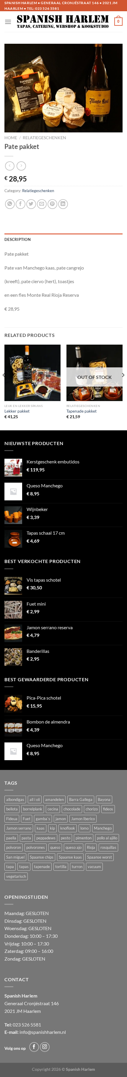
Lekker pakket (17, 411)
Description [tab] (17, 239)
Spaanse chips (41, 857)
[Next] (123, 387)
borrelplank (32, 809)
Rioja (91, 847)
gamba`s (43, 818)
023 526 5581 (47, 8)
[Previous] (4, 387)
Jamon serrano (18, 828)
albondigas (15, 799)
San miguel (15, 857)
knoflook (67, 828)
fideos (108, 809)
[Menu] (8, 21)
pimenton (84, 838)
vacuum (94, 866)
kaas (41, 828)
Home (10, 137)
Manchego (103, 828)
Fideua (11, 818)
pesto (65, 838)
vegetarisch (16, 876)
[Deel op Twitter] (31, 204)
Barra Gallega (80, 799)
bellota (12, 809)
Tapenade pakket (81, 411)
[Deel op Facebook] (20, 204)
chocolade (72, 809)
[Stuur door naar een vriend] (42, 204)
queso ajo (74, 847)
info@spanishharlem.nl (42, 1032)
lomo (84, 828)
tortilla (60, 866)
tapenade (42, 866)
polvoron (13, 847)
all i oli (35, 799)
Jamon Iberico (83, 818)
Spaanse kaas (70, 857)
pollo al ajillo (107, 838)
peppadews (46, 838)
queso (55, 847)
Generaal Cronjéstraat (27, 1003)
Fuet (26, 818)
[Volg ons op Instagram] (45, 1047)
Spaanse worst (99, 857)
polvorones (35, 847)
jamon (61, 818)
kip (52, 828)
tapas (24, 866)
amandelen (54, 799)
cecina (53, 809)
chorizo (92, 809)
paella (11, 838)
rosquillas (108, 847)
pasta (26, 838)
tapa (10, 866)
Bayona (104, 799)
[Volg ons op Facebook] (34, 1047)
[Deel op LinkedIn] (63, 204)
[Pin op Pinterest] (52, 204)
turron (77, 866)
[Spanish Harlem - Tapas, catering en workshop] (63, 22)
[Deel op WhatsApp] (10, 204)
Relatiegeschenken (44, 137)
